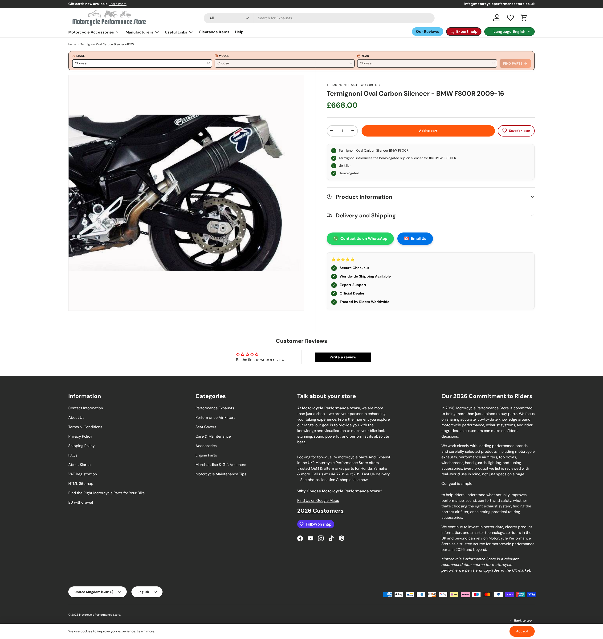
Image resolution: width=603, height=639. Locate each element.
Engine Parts (206, 455)
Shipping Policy (81, 445)
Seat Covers (206, 426)
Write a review (343, 357)
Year (365, 56)
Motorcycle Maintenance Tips (221, 474)
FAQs (72, 455)
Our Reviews (427, 31)
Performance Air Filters (215, 417)
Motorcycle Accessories (91, 32)
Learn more (117, 4)
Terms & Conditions (85, 426)
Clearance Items (214, 31)
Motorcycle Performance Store (99, 615)
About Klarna (79, 464)
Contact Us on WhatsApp (363, 238)
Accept (522, 631)
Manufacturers (139, 32)
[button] (524, 17)
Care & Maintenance (213, 436)
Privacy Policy (80, 436)
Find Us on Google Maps (318, 500)
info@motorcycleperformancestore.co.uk (499, 4)
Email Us (418, 238)
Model (224, 56)
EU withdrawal (80, 502)
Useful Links (176, 32)
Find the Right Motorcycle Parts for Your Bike (106, 492)
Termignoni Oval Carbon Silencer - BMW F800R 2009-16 (109, 44)
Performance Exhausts (215, 408)
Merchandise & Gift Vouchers (221, 464)
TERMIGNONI (336, 85)
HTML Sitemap (80, 483)
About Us (76, 417)
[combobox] (319, 18)
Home (72, 44)
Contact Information (85, 408)
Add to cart (428, 130)
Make (80, 56)
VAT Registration (82, 474)
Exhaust (383, 457)
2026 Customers (320, 510)
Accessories (206, 445)
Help (239, 31)
